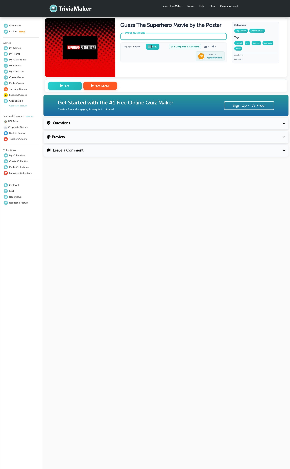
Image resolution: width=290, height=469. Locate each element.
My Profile (14, 185)
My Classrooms (17, 59)
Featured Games (18, 95)
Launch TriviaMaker (171, 6)
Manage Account (229, 6)
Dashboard (15, 25)
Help (201, 6)
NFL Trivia (13, 121)
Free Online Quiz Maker (145, 103)
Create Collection (18, 161)
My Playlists (15, 65)
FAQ (11, 191)
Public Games (16, 83)
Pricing (190, 6)
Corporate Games (18, 127)
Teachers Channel (18, 139)
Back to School (17, 133)
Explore (17, 31)
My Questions (16, 71)
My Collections (17, 155)
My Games (15, 48)
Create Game (16, 77)
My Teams (14, 54)
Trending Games (18, 89)
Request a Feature (19, 203)
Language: (127, 47)
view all (29, 116)
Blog (212, 6)
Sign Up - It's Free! (249, 105)
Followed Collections (20, 173)
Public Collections (19, 167)
